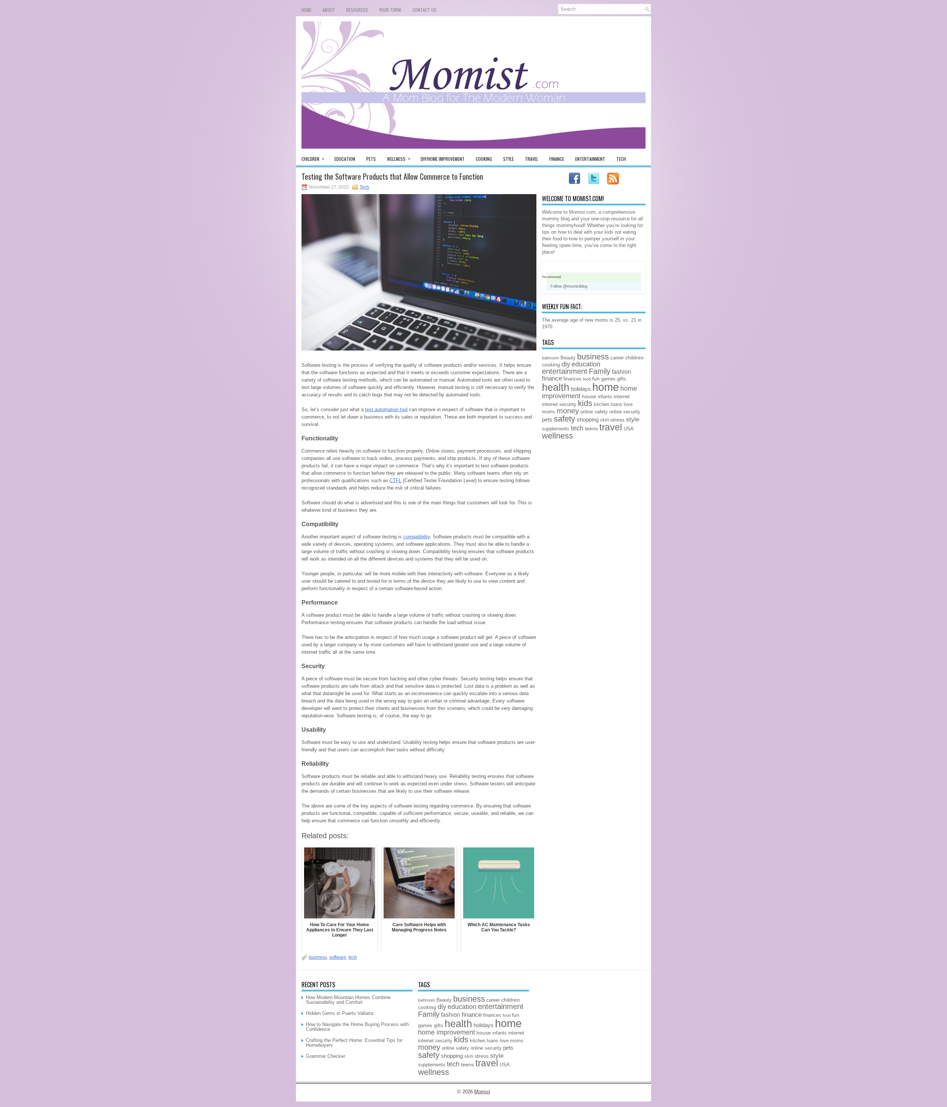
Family (599, 371)
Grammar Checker (325, 1056)
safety (564, 418)
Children (312, 158)
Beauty (568, 357)
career (617, 357)
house (589, 396)
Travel (531, 159)
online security (624, 411)
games (608, 379)
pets (547, 419)
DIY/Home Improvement (443, 159)
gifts (621, 379)
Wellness (398, 158)
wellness (557, 435)
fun (596, 379)
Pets (371, 159)
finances (572, 379)
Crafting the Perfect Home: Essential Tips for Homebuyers (354, 1042)
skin (604, 420)
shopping (588, 419)
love (628, 404)
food (587, 379)
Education (344, 159)
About (329, 10)
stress (617, 420)
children (634, 357)
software (337, 957)
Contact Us (424, 10)
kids (585, 403)
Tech (621, 159)
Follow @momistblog (568, 286)
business (318, 957)
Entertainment (590, 159)
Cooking (484, 159)
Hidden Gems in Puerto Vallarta (339, 1013)
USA (629, 428)
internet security (559, 404)
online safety (594, 411)
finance (552, 378)
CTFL (395, 480)
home (605, 387)
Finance (556, 159)
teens (591, 428)
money (568, 411)
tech (352, 957)
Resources (357, 10)
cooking (551, 365)
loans (616, 404)
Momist (482, 1091)
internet (622, 396)
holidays (581, 389)
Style (508, 159)
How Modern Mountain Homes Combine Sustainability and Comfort (348, 1000)
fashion (621, 371)
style (632, 419)
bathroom (550, 358)
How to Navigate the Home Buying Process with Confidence (357, 1027)
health (555, 387)
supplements (555, 428)
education (586, 364)
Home (306, 10)
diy (566, 364)
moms (548, 411)
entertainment (564, 371)
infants (605, 396)
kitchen (601, 404)
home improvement (446, 1032)
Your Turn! (390, 10)
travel (610, 427)
